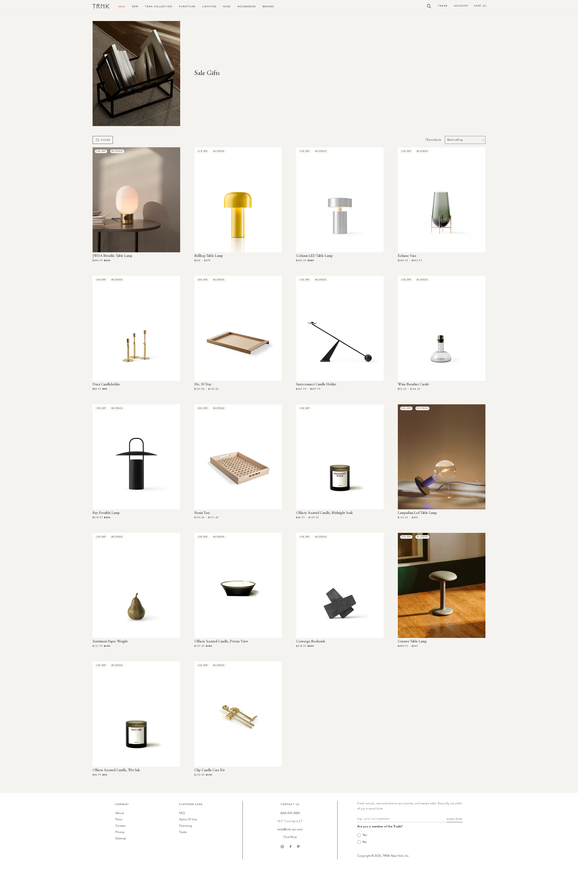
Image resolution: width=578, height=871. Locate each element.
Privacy (120, 832)
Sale (122, 6)
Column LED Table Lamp (314, 256)
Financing (185, 825)
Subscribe (455, 819)
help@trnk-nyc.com (290, 829)
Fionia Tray (202, 513)
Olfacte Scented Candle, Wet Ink (116, 770)
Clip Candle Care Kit (209, 770)
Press (118, 819)
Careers (120, 825)
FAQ (182, 813)
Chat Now (290, 837)
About (119, 813)
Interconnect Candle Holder (316, 384)
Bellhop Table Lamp (208, 256)
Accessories (247, 6)
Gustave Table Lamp (412, 641)
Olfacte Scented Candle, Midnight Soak (324, 513)
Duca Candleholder (106, 384)
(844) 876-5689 (290, 813)
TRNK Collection (158, 6)
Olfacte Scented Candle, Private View (221, 641)
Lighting (209, 6)
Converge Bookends (310, 641)
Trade (442, 6)
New (135, 6)
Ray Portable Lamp (106, 513)
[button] (429, 6)
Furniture (187, 6)
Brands (268, 6)
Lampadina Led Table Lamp (417, 513)
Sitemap (120, 838)
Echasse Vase (407, 256)
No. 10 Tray (203, 384)
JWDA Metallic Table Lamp (112, 256)
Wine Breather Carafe (413, 384)
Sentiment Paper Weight (110, 641)
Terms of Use (188, 819)
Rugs (227, 6)
